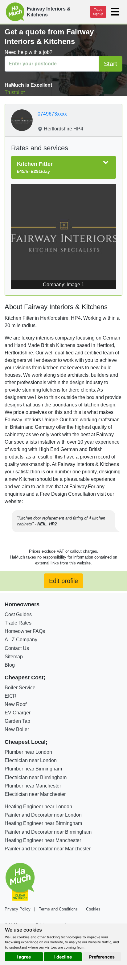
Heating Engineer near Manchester (43, 840)
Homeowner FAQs (25, 631)
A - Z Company (21, 639)
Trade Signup (98, 11)
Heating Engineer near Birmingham (43, 823)
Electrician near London (31, 760)
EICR (11, 696)
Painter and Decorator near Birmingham (48, 832)
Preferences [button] (102, 956)
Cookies (93, 909)
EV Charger (18, 712)
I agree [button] (24, 956)
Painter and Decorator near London (43, 815)
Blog (10, 665)
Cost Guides (18, 614)
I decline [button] (63, 956)
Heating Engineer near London (38, 806)
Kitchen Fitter (35, 167)
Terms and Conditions (58, 909)
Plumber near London (28, 752)
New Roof (16, 704)
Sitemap (14, 656)
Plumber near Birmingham (33, 768)
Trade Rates (18, 622)
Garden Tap (17, 721)
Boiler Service (20, 687)
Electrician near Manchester (35, 794)
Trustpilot (15, 92)
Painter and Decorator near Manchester (48, 848)
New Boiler (17, 729)
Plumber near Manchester (33, 785)
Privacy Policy (18, 909)
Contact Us (17, 648)
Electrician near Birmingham (36, 777)
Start (110, 63)
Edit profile (63, 580)
